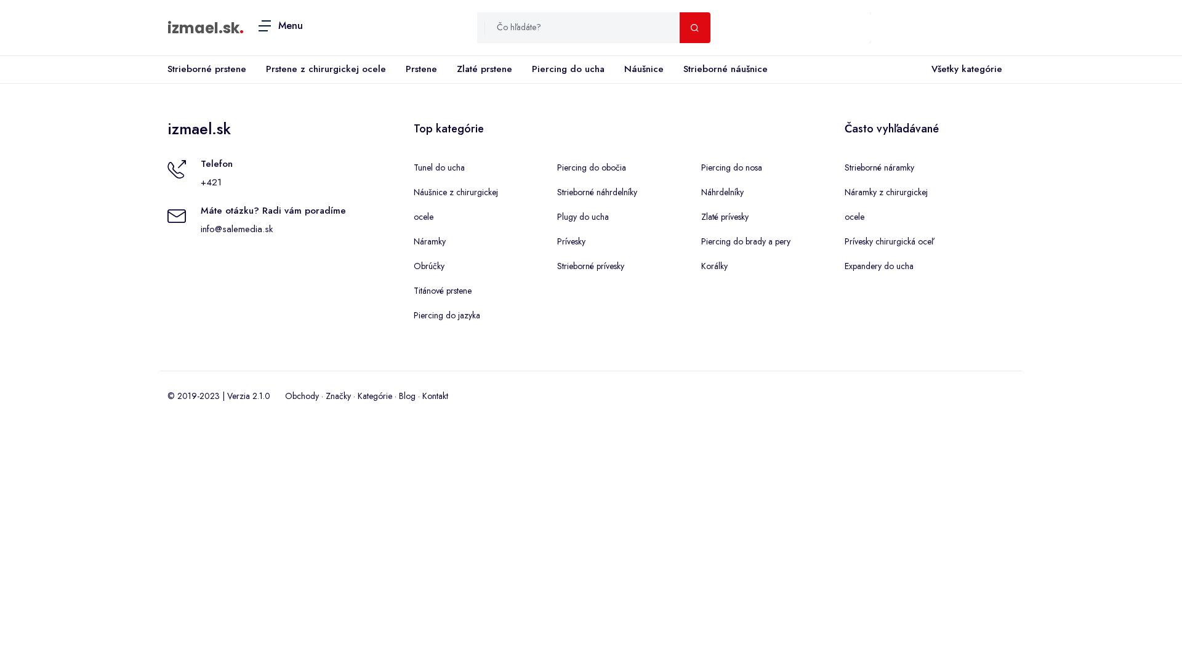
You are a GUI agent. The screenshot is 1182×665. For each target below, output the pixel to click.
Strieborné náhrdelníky (597, 192)
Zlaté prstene (484, 69)
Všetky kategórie (966, 69)
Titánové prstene (443, 290)
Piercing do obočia (591, 167)
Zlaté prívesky (725, 217)
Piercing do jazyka (447, 315)
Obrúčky (429, 266)
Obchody (302, 396)
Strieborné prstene (206, 69)
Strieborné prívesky (590, 266)
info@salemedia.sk (237, 229)
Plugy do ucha (583, 217)
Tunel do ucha (439, 167)
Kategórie (375, 396)
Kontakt (435, 396)
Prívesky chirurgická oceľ (889, 241)
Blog (407, 396)
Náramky (430, 241)
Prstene (421, 69)
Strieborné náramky (879, 167)
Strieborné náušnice (725, 69)
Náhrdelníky (722, 192)
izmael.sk (203, 28)
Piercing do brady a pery (745, 241)
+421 (211, 182)
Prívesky (571, 241)
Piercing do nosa (731, 167)
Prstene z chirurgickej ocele (326, 69)
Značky (338, 396)
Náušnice (644, 69)
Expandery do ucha (879, 266)
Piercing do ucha (568, 69)
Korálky (714, 266)
